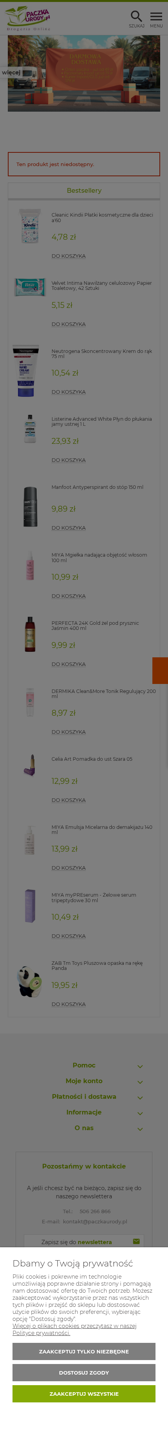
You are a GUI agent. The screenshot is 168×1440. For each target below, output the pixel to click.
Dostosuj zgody (84, 1372)
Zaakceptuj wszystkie (84, 1394)
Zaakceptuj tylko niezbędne (84, 1351)
